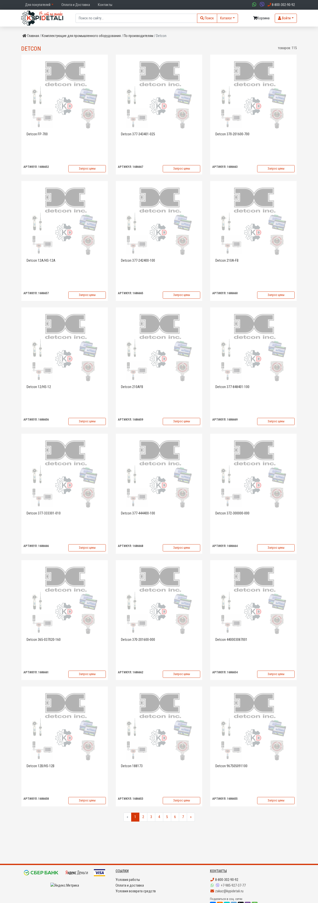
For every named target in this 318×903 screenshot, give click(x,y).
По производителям (138, 36)
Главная (33, 36)
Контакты (105, 5)
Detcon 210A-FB (226, 260)
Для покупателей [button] (37, 5)
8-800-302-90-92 (226, 880)
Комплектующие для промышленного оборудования (81, 36)
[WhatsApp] (212, 885)
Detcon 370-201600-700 (232, 134)
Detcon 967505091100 (231, 766)
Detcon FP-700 (37, 134)
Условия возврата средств (136, 891)
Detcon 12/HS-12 (39, 387)
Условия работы (128, 880)
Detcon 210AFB (132, 387)
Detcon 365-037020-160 (44, 640)
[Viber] (218, 885)
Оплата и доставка (130, 885)
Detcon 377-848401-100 (232, 387)
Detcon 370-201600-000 (138, 640)
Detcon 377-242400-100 (138, 260)
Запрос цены (87, 168)
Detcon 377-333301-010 (44, 513)
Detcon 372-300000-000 (232, 513)
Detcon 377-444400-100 (138, 513)
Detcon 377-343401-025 (138, 134)
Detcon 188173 (132, 766)
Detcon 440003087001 (231, 640)
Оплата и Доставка (75, 5)
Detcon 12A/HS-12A (41, 260)
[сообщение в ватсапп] (253, 5)
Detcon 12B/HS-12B (40, 766)
